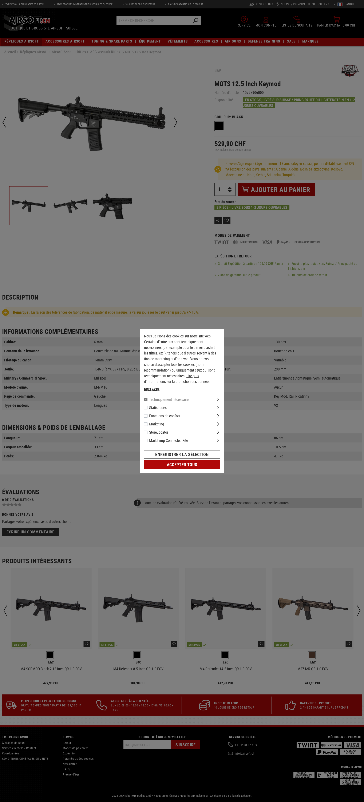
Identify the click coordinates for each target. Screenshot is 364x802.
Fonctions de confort (164, 415)
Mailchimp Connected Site (168, 440)
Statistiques (158, 407)
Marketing (156, 423)
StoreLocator (158, 432)
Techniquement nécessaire (169, 399)
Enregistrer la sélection (182, 454)
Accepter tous (182, 464)
